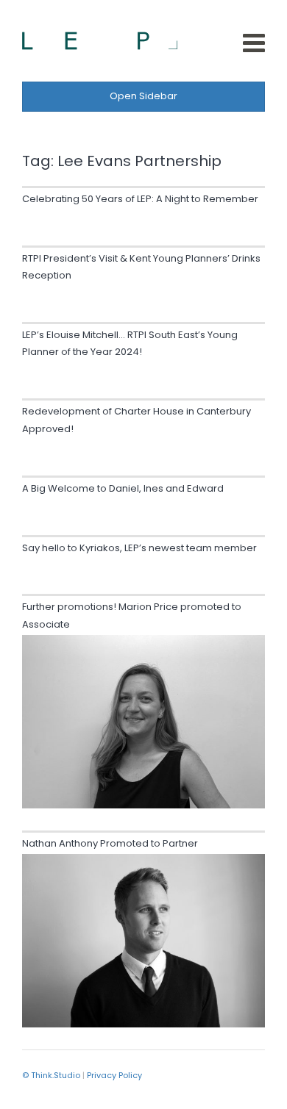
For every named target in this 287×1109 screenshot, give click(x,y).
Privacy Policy (114, 1075)
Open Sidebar (143, 96)
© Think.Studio (51, 1075)
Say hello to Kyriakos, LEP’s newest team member (139, 548)
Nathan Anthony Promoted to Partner (110, 843)
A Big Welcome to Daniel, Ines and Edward (123, 488)
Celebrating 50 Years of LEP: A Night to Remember (140, 199)
